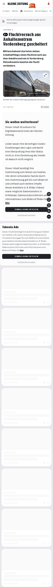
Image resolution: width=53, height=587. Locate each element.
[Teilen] (49, 211)
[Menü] (4, 4)
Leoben (46, 107)
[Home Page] (18, 4)
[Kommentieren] (49, 200)
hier (7, 203)
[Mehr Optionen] (49, 217)
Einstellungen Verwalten (26, 215)
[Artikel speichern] (49, 205)
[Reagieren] (49, 194)
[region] (26, 11)
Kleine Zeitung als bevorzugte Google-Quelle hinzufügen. (26, 21)
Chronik (7, 30)
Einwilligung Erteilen (26, 209)
